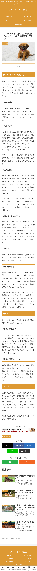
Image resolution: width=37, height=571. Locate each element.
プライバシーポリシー (27, 561)
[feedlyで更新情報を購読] (10, 462)
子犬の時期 (9, 558)
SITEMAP (18, 564)
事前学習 (10, 555)
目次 (16, 66)
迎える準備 (7, 436)
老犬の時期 (9, 561)
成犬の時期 (27, 558)
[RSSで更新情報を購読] (27, 462)
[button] (24, 451)
